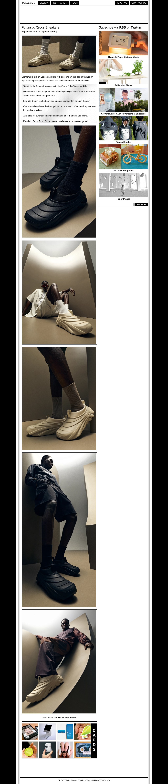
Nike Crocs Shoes (67, 717)
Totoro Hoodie (123, 142)
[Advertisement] (84, 15)
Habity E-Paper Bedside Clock (123, 57)
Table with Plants (123, 85)
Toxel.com (28, 2)
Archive (122, 2)
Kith (85, 86)
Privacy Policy (101, 780)
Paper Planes (123, 199)
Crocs (44, 77)
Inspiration (60, 2)
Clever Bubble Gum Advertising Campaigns (123, 114)
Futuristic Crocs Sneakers (40, 27)
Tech (74, 2)
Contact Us (138, 2)
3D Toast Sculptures (123, 170)
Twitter (136, 27)
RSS (122, 27)
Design (44, 2)
